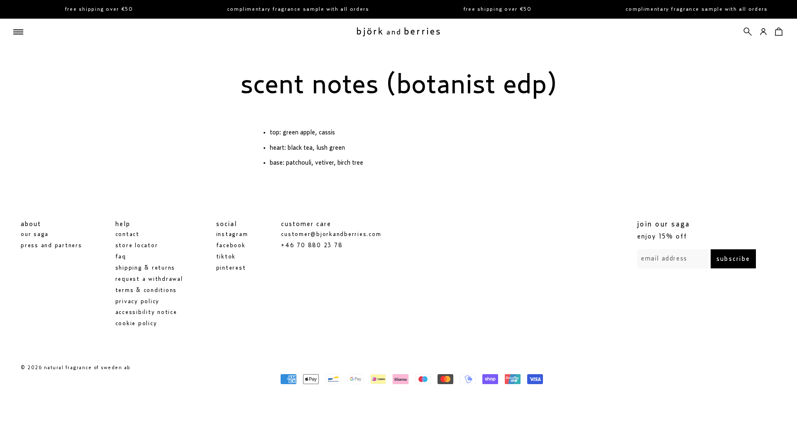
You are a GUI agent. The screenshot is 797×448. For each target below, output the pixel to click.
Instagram (232, 234)
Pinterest (231, 268)
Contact (127, 234)
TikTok (226, 257)
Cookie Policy (136, 323)
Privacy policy (137, 301)
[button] (748, 32)
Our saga (35, 234)
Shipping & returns (145, 268)
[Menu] (18, 32)
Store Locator (136, 245)
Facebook (231, 245)
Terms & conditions (146, 290)
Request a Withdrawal (149, 279)
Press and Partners (51, 245)
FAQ (120, 257)
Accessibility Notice (146, 312)
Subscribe (733, 259)
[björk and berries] (398, 32)
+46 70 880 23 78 (311, 245)
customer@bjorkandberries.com (331, 234)
